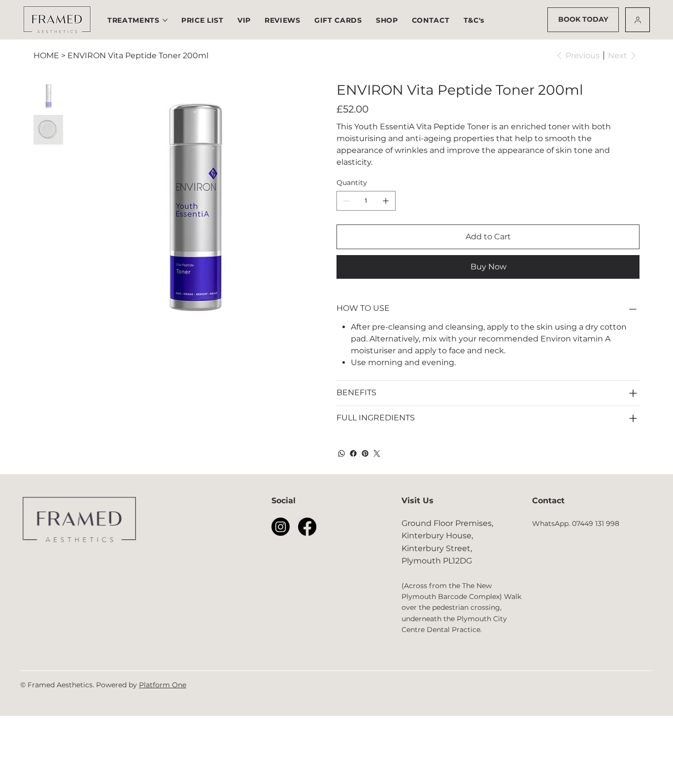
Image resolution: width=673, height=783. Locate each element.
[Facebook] (353, 453)
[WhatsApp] (341, 453)
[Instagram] (280, 527)
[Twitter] (377, 453)
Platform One (162, 684)
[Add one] (386, 201)
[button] (202, 20)
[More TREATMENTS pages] (165, 20)
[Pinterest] (365, 453)
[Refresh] (637, 19)
